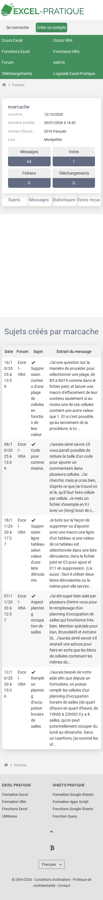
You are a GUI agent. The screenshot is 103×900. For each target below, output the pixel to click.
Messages (39, 199)
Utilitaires (9, 816)
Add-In (59, 62)
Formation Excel (15, 794)
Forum (7, 62)
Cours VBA (62, 40)
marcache (18, 107)
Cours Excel (12, 40)
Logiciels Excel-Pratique (74, 73)
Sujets (14, 199)
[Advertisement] (51, 265)
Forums (18, 85)
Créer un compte (51, 27)
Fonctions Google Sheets (73, 809)
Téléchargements (17, 73)
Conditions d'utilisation (52, 880)
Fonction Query (65, 816)
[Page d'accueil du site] (4, 85)
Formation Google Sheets (73, 794)
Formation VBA (14, 802)
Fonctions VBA (66, 51)
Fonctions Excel (15, 51)
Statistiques (64, 199)
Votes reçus (88, 199)
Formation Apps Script (70, 802)
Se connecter (17, 27)
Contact (64, 886)
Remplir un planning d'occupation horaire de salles (37, 702)
